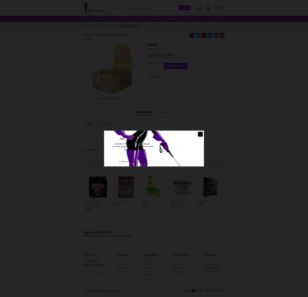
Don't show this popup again (134, 161)
